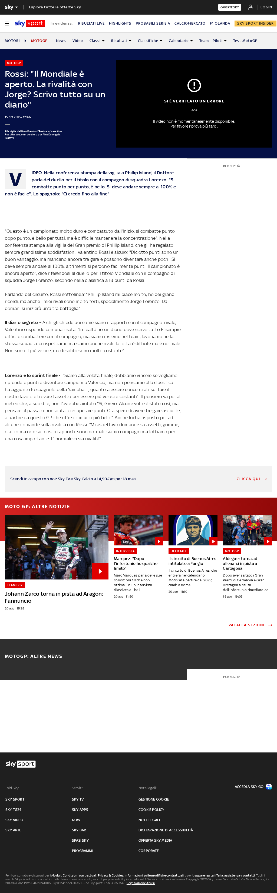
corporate (148, 851)
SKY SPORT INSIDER (255, 23)
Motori (12, 41)
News (61, 41)
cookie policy (151, 810)
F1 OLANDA (220, 23)
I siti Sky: (12, 788)
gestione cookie (153, 799)
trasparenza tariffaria (207, 875)
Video (77, 41)
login (266, 7)
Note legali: (147, 788)
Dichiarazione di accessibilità (165, 830)
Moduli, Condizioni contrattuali (74, 875)
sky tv (78, 799)
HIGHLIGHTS (120, 23)
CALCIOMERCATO (190, 23)
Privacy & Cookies (110, 875)
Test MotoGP (245, 41)
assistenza (232, 875)
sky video (14, 820)
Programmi (82, 851)
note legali (149, 820)
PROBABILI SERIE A (153, 23)
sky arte (13, 830)
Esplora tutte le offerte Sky (55, 7)
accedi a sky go (249, 787)
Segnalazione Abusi (141, 883)
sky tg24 (13, 810)
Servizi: (77, 788)
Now (76, 820)
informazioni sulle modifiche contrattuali (154, 875)
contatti (249, 875)
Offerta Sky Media (155, 840)
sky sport (14, 799)
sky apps (80, 810)
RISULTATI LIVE (91, 23)
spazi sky (80, 840)
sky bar (79, 830)
